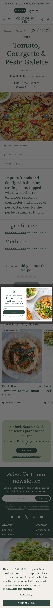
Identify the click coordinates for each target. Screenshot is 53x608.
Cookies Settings (26, 595)
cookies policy (18, 317)
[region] (26, 584)
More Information (21, 588)
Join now (14, 312)
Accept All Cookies (26, 603)
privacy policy (11, 317)
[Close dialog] (50, 288)
